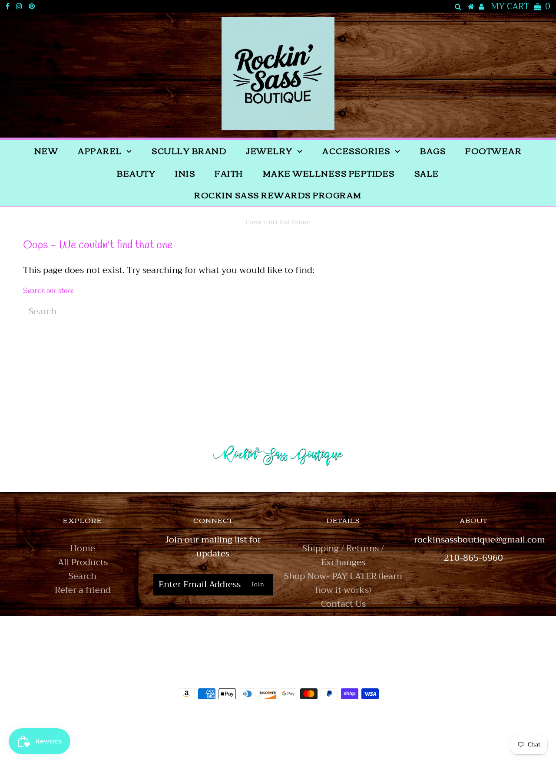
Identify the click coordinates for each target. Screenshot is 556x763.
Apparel (100, 150)
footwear (493, 150)
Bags (433, 150)
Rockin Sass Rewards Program (278, 194)
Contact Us (343, 604)
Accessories (356, 150)
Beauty (136, 173)
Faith (229, 173)
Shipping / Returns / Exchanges (343, 555)
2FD (301, 738)
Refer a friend (83, 590)
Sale (426, 173)
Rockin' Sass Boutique (305, 718)
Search (82, 576)
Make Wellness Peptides (329, 173)
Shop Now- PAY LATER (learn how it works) (343, 583)
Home (254, 222)
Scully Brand (189, 150)
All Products (83, 562)
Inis (185, 173)
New (46, 150)
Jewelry (269, 150)
